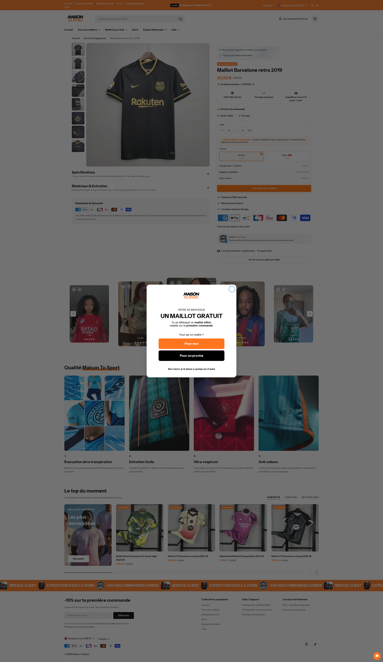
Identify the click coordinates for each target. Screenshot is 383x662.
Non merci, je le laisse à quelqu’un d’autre (191, 369)
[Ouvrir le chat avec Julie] (377, 656)
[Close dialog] (232, 289)
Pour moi (191, 344)
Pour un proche (191, 355)
